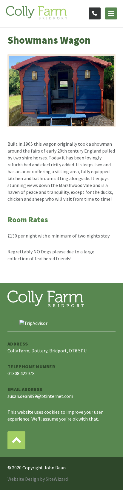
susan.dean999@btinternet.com (40, 396)
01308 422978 (95, 13)
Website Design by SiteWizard (37, 479)
